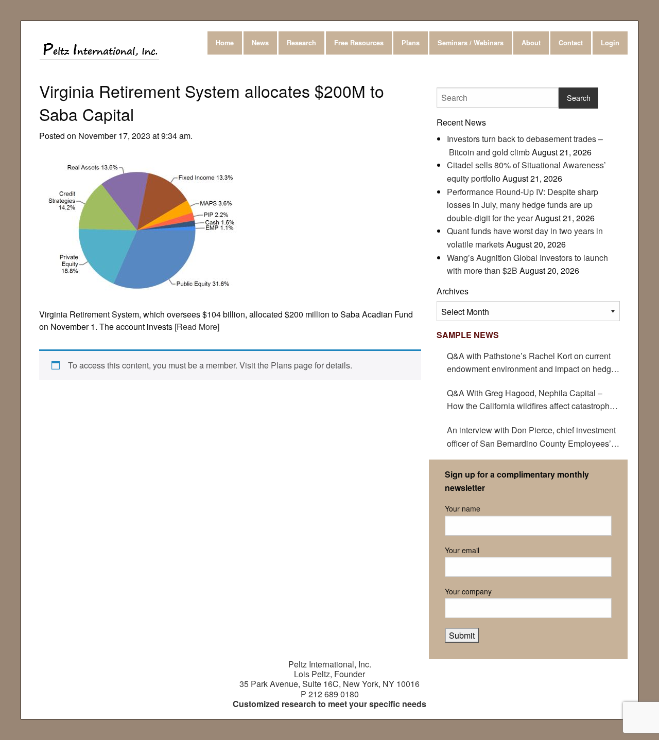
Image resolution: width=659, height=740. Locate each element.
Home (225, 42)
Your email (462, 550)
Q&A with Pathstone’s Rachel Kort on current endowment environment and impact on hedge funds (531, 363)
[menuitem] (225, 43)
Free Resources (359, 42)
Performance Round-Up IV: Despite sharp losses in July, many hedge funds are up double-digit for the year (522, 205)
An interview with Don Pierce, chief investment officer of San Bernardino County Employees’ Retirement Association (531, 437)
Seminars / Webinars (471, 42)
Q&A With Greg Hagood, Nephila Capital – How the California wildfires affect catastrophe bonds (530, 400)
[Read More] (195, 326)
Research (301, 42)
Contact (571, 42)
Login (610, 42)
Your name (462, 508)
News (260, 42)
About (531, 42)
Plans (411, 42)
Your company (468, 591)
